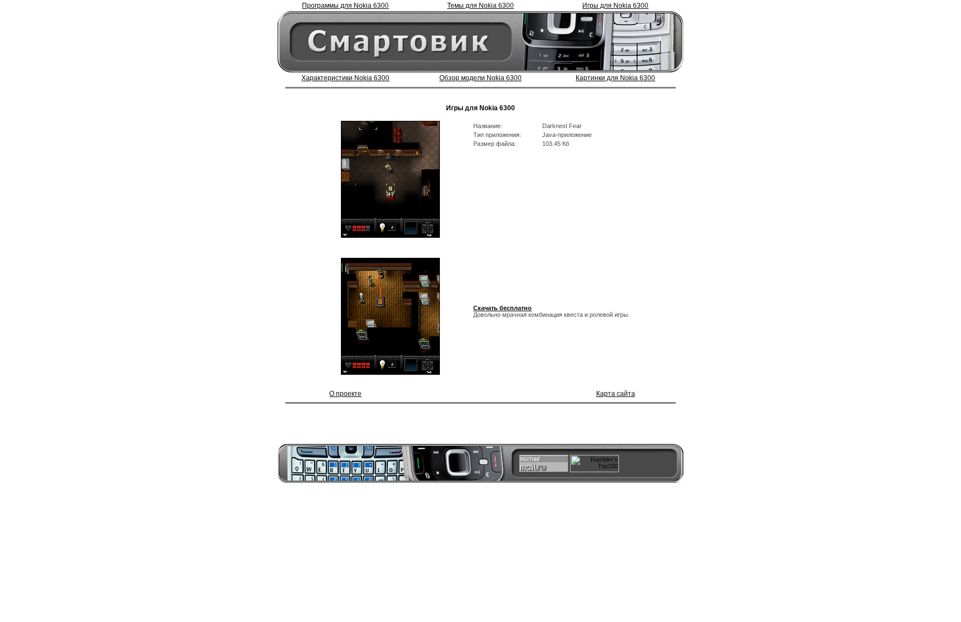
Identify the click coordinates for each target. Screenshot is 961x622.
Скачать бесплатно (502, 308)
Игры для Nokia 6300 (615, 5)
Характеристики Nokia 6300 (345, 78)
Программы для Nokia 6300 (345, 5)
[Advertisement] (480, 94)
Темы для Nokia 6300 (480, 5)
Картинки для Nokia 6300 (615, 78)
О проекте (345, 394)
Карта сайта (615, 394)
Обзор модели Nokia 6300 (480, 78)
